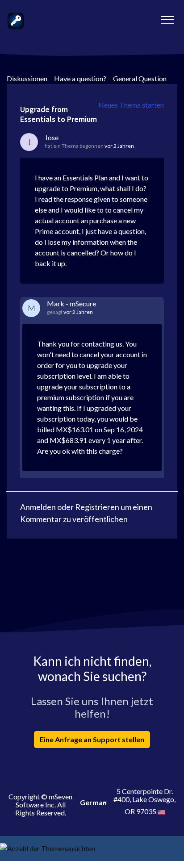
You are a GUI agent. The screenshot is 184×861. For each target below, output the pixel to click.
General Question (140, 78)
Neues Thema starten (131, 104)
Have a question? (80, 78)
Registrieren (97, 507)
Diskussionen (27, 78)
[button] (167, 17)
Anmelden (38, 507)
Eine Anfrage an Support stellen (92, 739)
